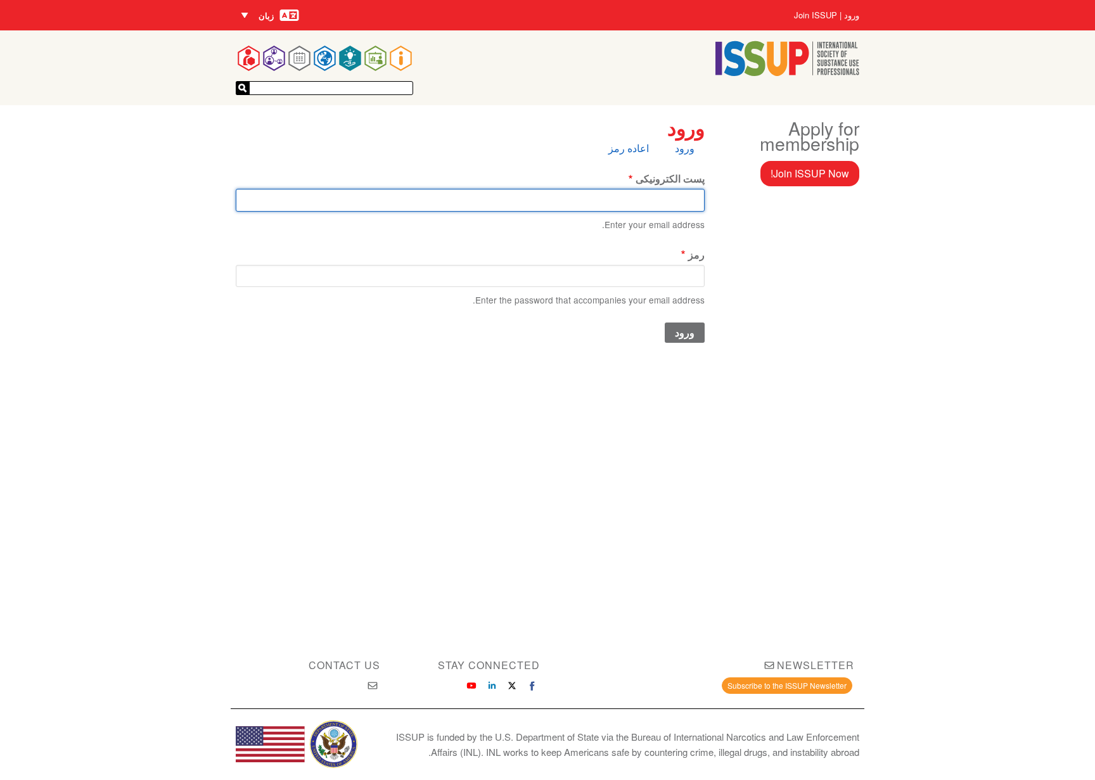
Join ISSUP (815, 15)
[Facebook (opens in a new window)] (532, 685)
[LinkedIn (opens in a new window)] (491, 685)
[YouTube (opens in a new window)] (471, 685)
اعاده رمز (628, 148)
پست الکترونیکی (670, 178)
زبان (266, 16)
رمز (696, 254)
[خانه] (787, 72)
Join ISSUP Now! (810, 173)
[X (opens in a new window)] (512, 685)
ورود (851, 15)
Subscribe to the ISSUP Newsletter (787, 685)
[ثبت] (243, 88)
